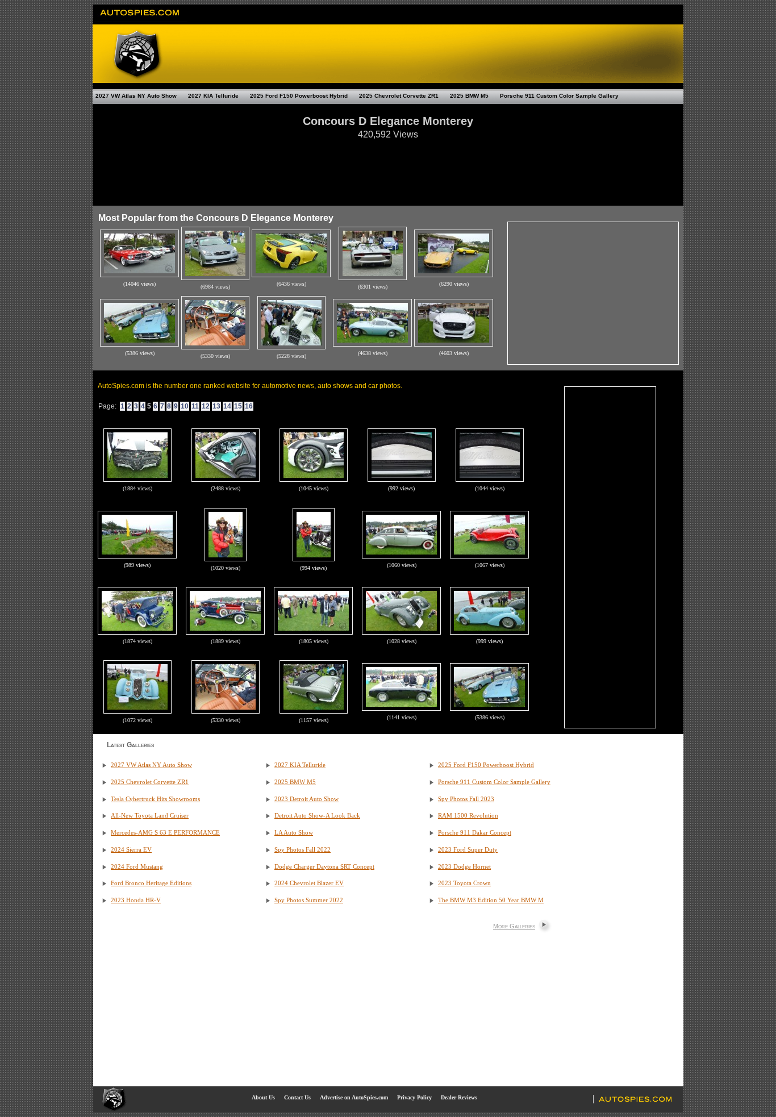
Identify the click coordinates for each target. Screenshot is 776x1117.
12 (206, 406)
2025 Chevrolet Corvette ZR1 (399, 96)
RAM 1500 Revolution (468, 815)
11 (195, 406)
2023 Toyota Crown (464, 883)
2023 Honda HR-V (136, 900)
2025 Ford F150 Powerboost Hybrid (299, 96)
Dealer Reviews (459, 1097)
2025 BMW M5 (469, 96)
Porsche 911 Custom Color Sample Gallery (559, 96)
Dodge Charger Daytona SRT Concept (324, 867)
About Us (263, 1097)
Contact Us (297, 1097)
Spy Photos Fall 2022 (302, 850)
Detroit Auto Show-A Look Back (317, 815)
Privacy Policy (414, 1097)
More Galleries (514, 926)
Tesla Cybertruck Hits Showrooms (155, 799)
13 (216, 406)
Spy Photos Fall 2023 (466, 799)
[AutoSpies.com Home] (140, 19)
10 (185, 406)
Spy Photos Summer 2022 (308, 900)
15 (238, 406)
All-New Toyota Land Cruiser (150, 815)
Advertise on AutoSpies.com (354, 1097)
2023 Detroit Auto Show (306, 799)
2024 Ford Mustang (137, 867)
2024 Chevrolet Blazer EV (309, 883)
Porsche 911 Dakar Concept (474, 833)
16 (249, 406)
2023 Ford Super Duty (468, 850)
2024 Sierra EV (131, 850)
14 (227, 406)
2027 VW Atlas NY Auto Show (136, 96)
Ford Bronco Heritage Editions (151, 883)
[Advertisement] (388, 167)
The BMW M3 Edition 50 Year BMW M (491, 900)
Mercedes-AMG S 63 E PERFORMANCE (165, 833)
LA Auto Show (293, 833)
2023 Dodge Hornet (464, 867)
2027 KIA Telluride (213, 96)
